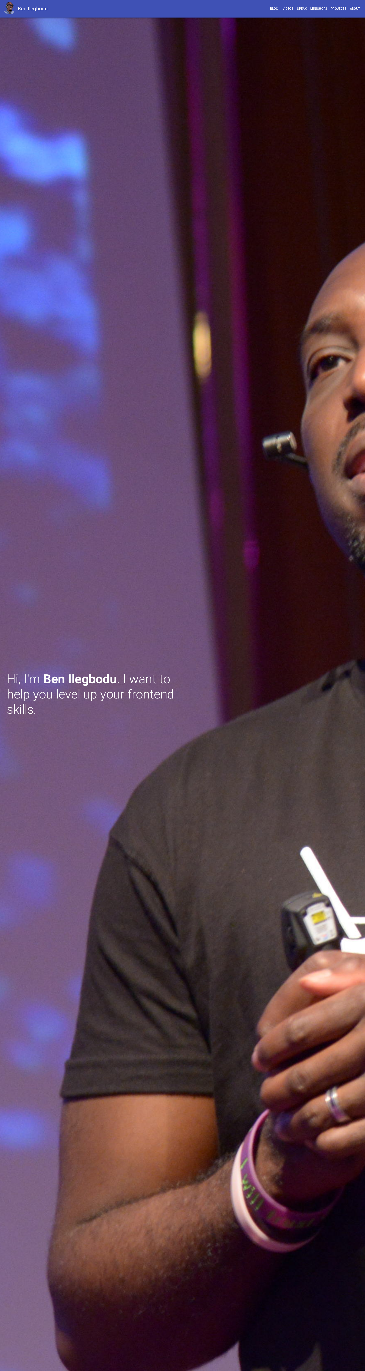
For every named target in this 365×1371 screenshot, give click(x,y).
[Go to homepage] (10, 9)
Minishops (318, 8)
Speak (302, 8)
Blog (274, 8)
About (355, 8)
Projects (338, 8)
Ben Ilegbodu (33, 9)
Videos (288, 8)
